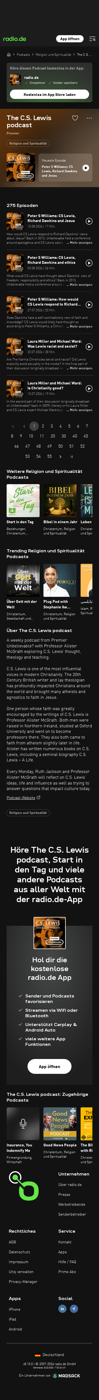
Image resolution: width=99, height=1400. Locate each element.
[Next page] (60, 456)
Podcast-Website (21, 798)
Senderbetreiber (72, 1214)
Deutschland (53, 1355)
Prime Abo (67, 1272)
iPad (12, 1319)
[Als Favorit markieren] (75, 117)
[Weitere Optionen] (89, 118)
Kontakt (65, 1242)
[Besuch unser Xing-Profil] (74, 1309)
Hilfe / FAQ (67, 1262)
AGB (12, 1242)
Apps (62, 1252)
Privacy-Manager (23, 1282)
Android (15, 1329)
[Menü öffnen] (92, 38)
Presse (64, 1195)
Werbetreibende (71, 1205)
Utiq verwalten (21, 1272)
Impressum (18, 1262)
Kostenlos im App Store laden (50, 95)
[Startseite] (9, 54)
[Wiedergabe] (85, 168)
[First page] (13, 426)
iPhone (14, 1310)
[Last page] (71, 456)
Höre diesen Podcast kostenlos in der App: (47, 68)
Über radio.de (70, 1185)
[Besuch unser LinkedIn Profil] (62, 1309)
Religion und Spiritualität (28, 143)
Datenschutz (19, 1252)
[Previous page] (24, 426)
